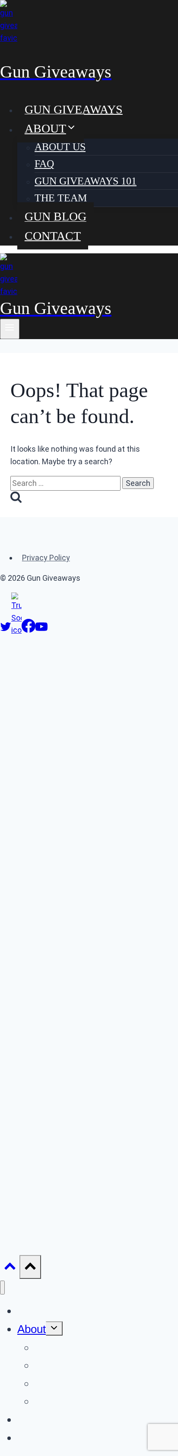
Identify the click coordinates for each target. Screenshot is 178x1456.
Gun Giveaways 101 (86, 181)
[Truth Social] (16, 629)
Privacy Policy (46, 557)
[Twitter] (5, 629)
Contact (53, 235)
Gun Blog (55, 216)
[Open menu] (9, 329)
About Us (60, 146)
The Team (61, 198)
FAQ (44, 163)
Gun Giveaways (74, 109)
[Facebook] (28, 629)
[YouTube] (41, 629)
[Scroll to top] (9, 1268)
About (31, 1329)
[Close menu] (2, 1288)
